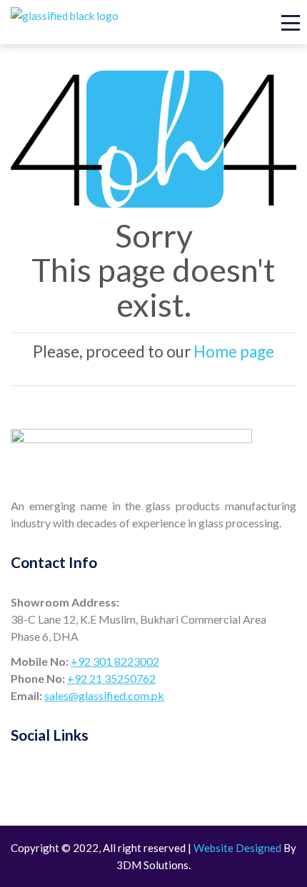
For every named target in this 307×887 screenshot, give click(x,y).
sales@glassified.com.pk (104, 695)
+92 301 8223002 (115, 661)
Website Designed (237, 847)
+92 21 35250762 (111, 678)
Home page (233, 351)
